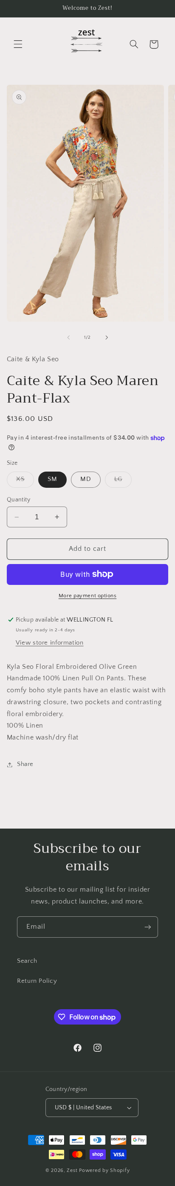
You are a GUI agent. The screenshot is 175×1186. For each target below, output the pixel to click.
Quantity (18, 499)
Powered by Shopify (104, 1170)
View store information (50, 642)
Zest (72, 1170)
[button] (18, 44)
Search (27, 961)
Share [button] (25, 764)
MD (85, 479)
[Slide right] (106, 337)
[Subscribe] (148, 926)
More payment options (88, 596)
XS (25, 481)
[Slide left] (68, 337)
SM (52, 479)
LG (123, 481)
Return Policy (37, 981)
